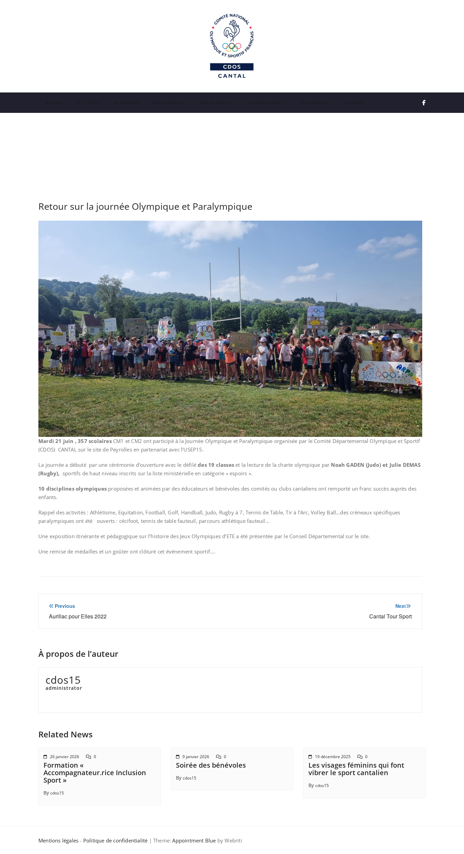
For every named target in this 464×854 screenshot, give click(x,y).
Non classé (283, 136)
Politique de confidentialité (115, 840)
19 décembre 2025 (333, 756)
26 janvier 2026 (64, 756)
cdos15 (57, 793)
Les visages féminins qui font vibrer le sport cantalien (356, 769)
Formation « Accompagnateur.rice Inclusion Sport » (94, 773)
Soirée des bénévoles (211, 765)
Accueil (54, 102)
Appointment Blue (193, 840)
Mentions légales (58, 840)
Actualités (126, 102)
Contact (354, 102)
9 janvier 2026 (195, 756)
